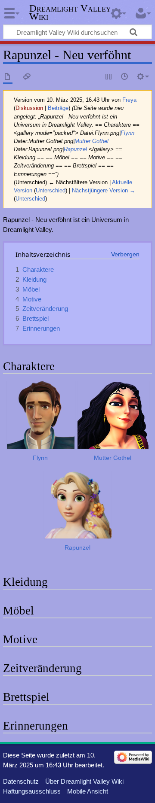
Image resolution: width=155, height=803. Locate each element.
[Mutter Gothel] (113, 415)
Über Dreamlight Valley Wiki (84, 781)
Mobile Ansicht (87, 791)
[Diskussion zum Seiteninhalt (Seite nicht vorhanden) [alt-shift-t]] (27, 77)
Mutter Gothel (91, 141)
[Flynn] (41, 415)
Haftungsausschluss (32, 791)
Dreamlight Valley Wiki (70, 12)
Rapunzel (75, 149)
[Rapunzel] (78, 504)
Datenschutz (21, 781)
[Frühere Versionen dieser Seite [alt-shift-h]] (125, 77)
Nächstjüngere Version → (103, 190)
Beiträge (58, 108)
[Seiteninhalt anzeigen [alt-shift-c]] (7, 77)
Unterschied (50, 190)
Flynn (127, 133)
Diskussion (29, 108)
